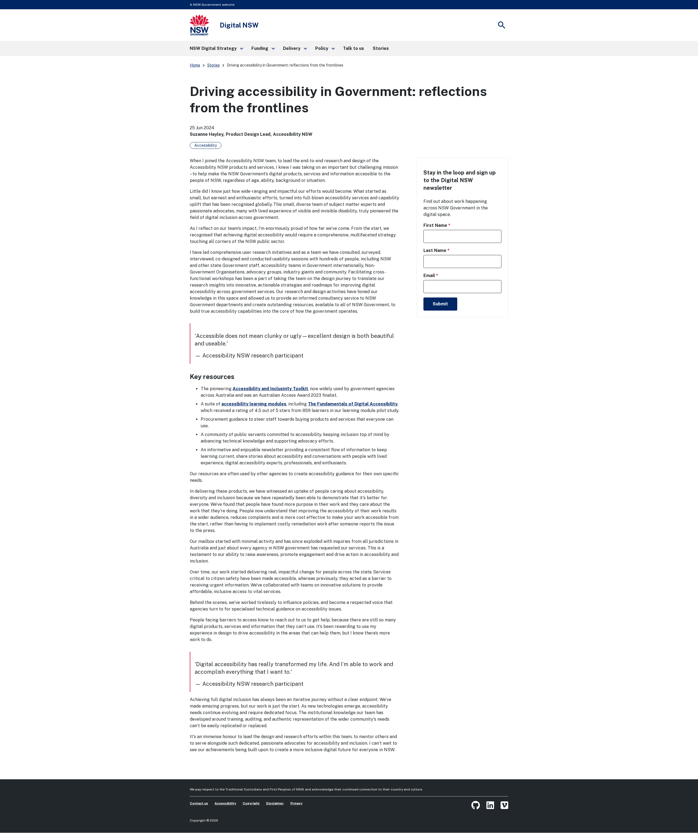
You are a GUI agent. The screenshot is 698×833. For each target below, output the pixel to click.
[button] (216, 48)
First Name (446, 225)
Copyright (251, 803)
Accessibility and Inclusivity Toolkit (270, 388)
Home (195, 65)
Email (440, 275)
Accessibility (205, 145)
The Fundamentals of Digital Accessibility (353, 404)
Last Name (446, 250)
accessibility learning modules (253, 404)
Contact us (199, 803)
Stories (213, 65)
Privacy (296, 803)
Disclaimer (275, 803)
